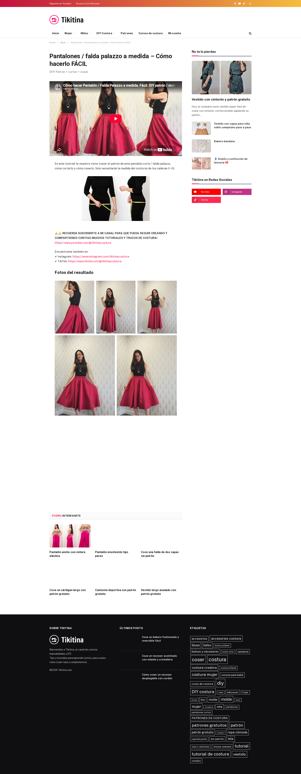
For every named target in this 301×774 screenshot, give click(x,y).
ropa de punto (199, 739)
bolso (207, 645)
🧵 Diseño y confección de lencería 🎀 (231, 160)
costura (217, 659)
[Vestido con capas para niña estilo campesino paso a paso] (201, 128)
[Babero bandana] (201, 145)
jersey (194, 700)
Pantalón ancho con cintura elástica (67, 554)
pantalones (232, 707)
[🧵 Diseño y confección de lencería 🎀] (201, 163)
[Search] (250, 33)
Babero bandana (224, 141)
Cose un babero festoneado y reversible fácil (160, 638)
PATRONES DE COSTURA (210, 718)
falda (220, 692)
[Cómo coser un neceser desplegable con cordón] (129, 679)
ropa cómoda (237, 732)
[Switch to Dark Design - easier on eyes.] (250, 3)
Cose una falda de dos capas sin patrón (160, 554)
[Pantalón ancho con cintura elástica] (70, 535)
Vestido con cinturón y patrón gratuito (221, 99)
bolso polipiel (222, 645)
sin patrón (217, 739)
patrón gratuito (202, 732)
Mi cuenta (174, 33)
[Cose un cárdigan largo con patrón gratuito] (70, 573)
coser (198, 659)
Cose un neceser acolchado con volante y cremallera (159, 657)
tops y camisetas (201, 746)
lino (203, 699)
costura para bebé (232, 674)
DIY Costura (104, 33)
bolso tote (228, 651)
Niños (84, 33)
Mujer (68, 33)
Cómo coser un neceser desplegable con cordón (157, 676)
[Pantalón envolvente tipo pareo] (115, 535)
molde (226, 699)
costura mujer (204, 674)
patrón (237, 725)
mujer (196, 706)
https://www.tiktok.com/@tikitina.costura (94, 261)
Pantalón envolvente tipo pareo (111, 554)
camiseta (242, 651)
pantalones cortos (201, 712)
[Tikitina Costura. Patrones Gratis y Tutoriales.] (71, 19)
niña (219, 706)
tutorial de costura (210, 754)
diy (220, 683)
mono (238, 700)
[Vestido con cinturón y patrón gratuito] (222, 77)
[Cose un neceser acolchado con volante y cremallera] (129, 660)
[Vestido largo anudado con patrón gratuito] (161, 573)
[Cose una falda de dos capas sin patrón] (161, 535)
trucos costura (222, 746)
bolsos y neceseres (205, 651)
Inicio (55, 33)
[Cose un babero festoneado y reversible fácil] (129, 641)
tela (230, 739)
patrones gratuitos (209, 725)
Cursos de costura (150, 33)
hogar (245, 692)
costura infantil (228, 668)
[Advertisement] (217, 20)
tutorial (242, 746)
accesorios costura (226, 638)
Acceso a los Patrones (87, 3)
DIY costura (203, 691)
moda (213, 699)
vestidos (196, 760)
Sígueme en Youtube (60, 3)
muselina (209, 707)
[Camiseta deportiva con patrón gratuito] (115, 573)
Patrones (127, 33)
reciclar (220, 733)
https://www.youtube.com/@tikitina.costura (83, 242)
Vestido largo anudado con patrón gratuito (158, 592)
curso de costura (202, 683)
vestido (239, 754)
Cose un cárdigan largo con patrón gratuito (67, 592)
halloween (232, 692)
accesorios (199, 638)
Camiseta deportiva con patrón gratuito (115, 592)
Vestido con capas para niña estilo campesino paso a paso (232, 125)
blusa (196, 645)
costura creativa (204, 667)
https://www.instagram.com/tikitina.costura (100, 256)
